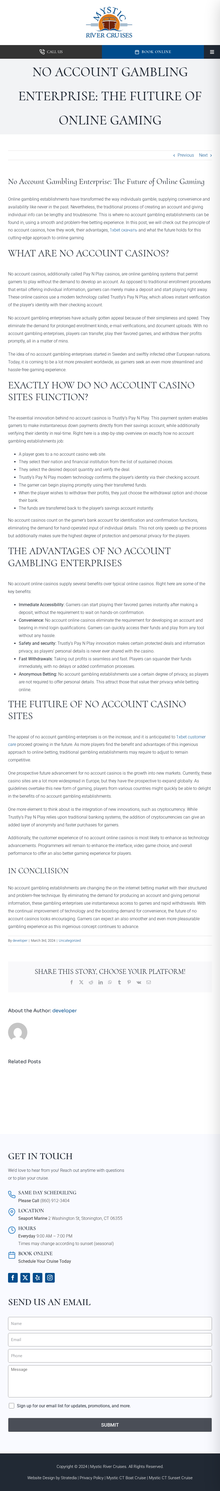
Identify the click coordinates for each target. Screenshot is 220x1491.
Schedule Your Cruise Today (44, 1261)
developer (20, 940)
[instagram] (50, 1278)
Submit (110, 1425)
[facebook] (13, 1278)
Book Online (156, 51)
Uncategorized (70, 940)
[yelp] (37, 1278)
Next (203, 155)
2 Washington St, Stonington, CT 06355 (85, 1218)
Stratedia (69, 1477)
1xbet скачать (123, 230)
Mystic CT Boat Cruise (126, 1477)
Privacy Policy (92, 1477)
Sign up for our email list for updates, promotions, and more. (74, 1405)
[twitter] (25, 1278)
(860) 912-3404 (54, 1200)
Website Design (41, 1477)
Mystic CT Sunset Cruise (171, 1477)
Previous (186, 155)
